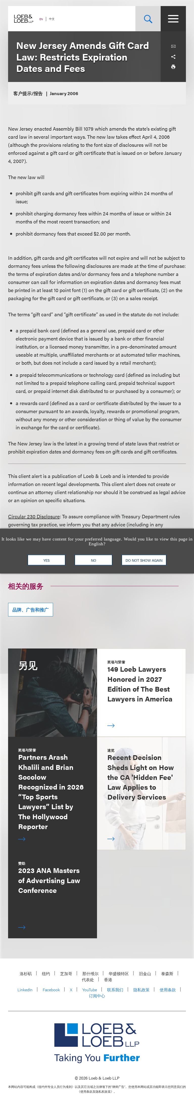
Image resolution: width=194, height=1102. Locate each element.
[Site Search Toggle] (148, 18)
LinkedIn (25, 990)
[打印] (173, 67)
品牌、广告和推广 (30, 609)
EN (41, 19)
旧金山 (145, 973)
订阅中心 (97, 996)
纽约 (46, 973)
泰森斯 (167, 973)
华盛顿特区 (119, 973)
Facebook (51, 990)
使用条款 (168, 990)
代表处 (88, 979)
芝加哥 (66, 973)
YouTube (89, 990)
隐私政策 (141, 990)
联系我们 (115, 990)
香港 (108, 979)
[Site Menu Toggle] (173, 18)
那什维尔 (90, 973)
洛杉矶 (26, 973)
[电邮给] (173, 46)
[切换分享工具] (173, 56)
